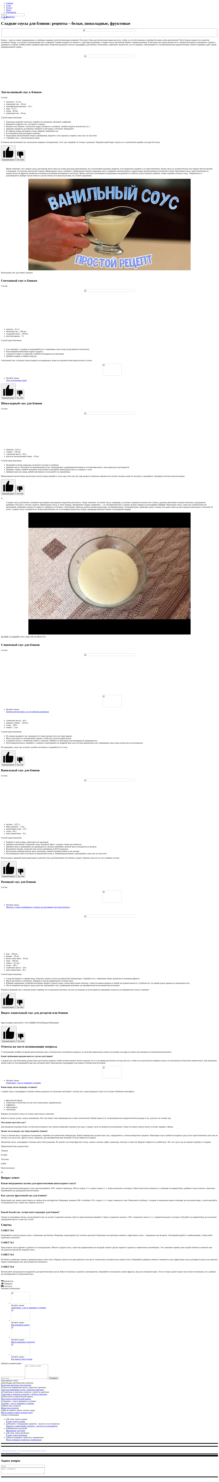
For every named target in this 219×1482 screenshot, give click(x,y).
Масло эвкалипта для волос (23, 1342)
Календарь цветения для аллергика (16, 1385)
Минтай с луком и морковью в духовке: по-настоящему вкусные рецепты (38, 907)
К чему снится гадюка (15, 1421)
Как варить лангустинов (21, 1359)
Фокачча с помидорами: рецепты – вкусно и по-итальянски (32, 1426)
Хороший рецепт (8, 160)
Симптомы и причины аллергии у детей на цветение (24, 1394)
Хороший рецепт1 (8, 876)
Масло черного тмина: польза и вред (17, 1413)
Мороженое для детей (15, 1431)
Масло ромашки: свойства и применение (24, 1440)
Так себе (20, 398)
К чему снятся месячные (16, 1435)
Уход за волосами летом (16, 380)
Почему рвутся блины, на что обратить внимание (27, 712)
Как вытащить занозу (20, 1325)
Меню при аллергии (10, 1408)
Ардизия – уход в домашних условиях (17, 1403)
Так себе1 (20, 160)
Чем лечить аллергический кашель (16, 1399)
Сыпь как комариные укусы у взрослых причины (22, 1390)
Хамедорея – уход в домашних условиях (23, 1083)
